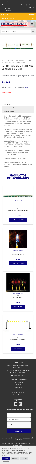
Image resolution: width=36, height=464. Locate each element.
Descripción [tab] (7, 104)
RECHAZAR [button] (15, 458)
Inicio (3, 60)
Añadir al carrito (18, 220)
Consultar (18, 307)
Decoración (10, 60)
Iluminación (18, 60)
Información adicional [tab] (11, 108)
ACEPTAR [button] (6, 458)
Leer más (6, 461)
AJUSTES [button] (24, 458)
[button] (32, 24)
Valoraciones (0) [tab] (9, 111)
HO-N (24, 60)
